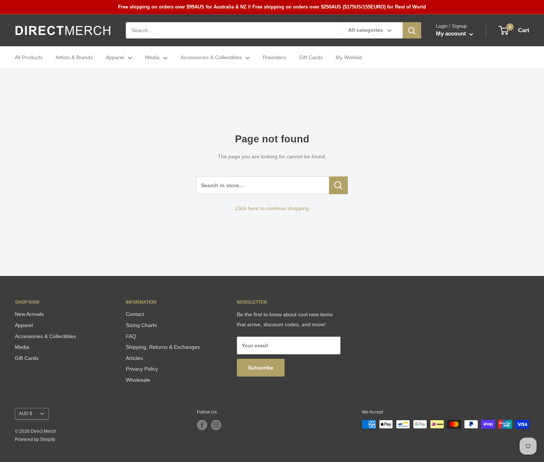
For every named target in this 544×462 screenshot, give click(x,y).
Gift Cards (311, 58)
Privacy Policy (142, 369)
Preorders (274, 58)
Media (152, 58)
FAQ (131, 336)
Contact (135, 314)
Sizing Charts (141, 325)
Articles (134, 358)
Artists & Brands (74, 58)
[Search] (412, 30)
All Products (29, 58)
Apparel (115, 58)
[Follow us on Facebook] (202, 425)
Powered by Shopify (35, 439)
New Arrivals (29, 314)
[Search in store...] (338, 185)
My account (451, 34)
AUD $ (25, 413)
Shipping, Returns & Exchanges (163, 347)
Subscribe (260, 368)
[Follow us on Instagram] (216, 425)
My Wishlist (349, 58)
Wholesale (138, 380)
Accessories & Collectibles (211, 58)
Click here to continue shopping (272, 208)
